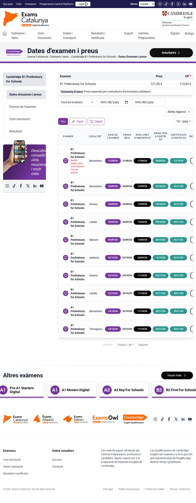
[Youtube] (190, 4)
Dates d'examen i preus (25, 94)
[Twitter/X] (178, 4)
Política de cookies (155, 489)
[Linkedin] (184, 4)
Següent (143, 344)
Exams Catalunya (37, 56)
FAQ (19, 4)
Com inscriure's (45, 35)
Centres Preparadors (147, 35)
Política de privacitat (129, 489)
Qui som (8, 4)
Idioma (133, 4)
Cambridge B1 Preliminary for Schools (94, 56)
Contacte (31, 4)
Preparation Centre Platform (62, 4)
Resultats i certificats (98, 35)
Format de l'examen (22, 107)
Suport (129, 33)
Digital (98, 121)
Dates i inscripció (70, 35)
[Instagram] (160, 4)
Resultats (15, 131)
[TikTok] (166, 4)
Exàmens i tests (18, 35)
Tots (63, 121)
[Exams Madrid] (45, 419)
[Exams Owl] (105, 419)
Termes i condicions (180, 489)
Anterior (108, 344)
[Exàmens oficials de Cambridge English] (26, 18)
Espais (175, 33)
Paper (80, 121)
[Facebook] (172, 4)
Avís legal (108, 489)
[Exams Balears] (75, 419)
